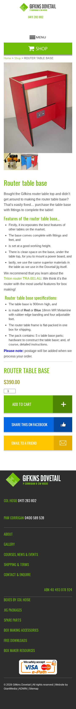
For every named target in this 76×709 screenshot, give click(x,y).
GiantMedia (10, 688)
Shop (17, 58)
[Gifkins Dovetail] (38, 7)
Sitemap (33, 688)
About (8, 534)
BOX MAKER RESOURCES (19, 650)
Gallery (9, 544)
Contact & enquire (17, 574)
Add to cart (21, 404)
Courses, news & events (21, 554)
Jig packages (13, 610)
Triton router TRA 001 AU (22, 278)
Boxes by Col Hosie (17, 599)
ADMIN (23, 688)
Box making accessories (21, 630)
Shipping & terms (16, 564)
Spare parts (12, 620)
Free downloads (15, 640)
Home (7, 58)
